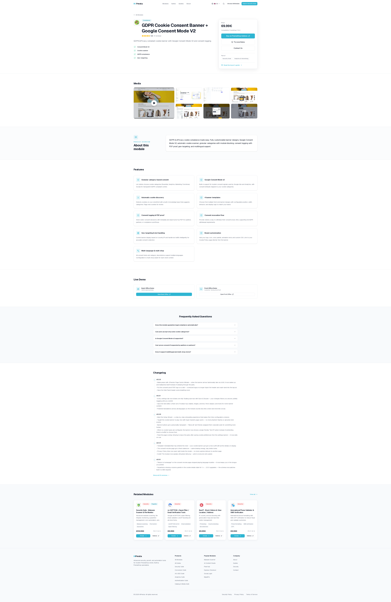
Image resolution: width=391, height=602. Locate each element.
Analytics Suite (180, 577)
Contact (235, 570)
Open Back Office (163, 294)
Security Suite (179, 567)
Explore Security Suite (249, 3)
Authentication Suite (181, 580)
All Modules (139, 15)
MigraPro (207, 577)
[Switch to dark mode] (224, 4)
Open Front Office (225, 294)
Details (142, 536)
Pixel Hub (207, 567)
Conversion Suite (180, 570)
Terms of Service (251, 594)
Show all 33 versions (160, 475)
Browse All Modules (233, 3)
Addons (154, 536)
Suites (173, 4)
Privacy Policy (239, 594)
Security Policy (227, 594)
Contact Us (238, 48)
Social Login (208, 573)
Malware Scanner (209, 560)
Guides (181, 4)
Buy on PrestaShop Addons (236, 36)
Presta (138, 3)
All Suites (178, 563)
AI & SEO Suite (179, 573)
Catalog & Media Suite (182, 584)
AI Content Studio (210, 563)
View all (252, 494)
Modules (166, 4)
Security (236, 567)
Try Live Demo (239, 42)
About (188, 4)
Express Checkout (210, 570)
